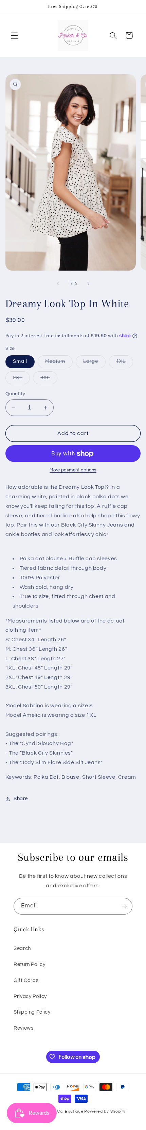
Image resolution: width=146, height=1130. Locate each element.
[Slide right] (88, 283)
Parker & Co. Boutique (60, 1111)
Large (94, 363)
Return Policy (29, 964)
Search (22, 948)
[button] (14, 35)
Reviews (23, 1028)
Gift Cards (26, 980)
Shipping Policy (32, 1012)
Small (20, 361)
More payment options (73, 470)
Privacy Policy (30, 996)
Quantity (15, 393)
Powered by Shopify (104, 1111)
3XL (48, 379)
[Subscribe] (124, 906)
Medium (59, 363)
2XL (21, 379)
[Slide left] (57, 283)
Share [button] (21, 798)
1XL (124, 363)
